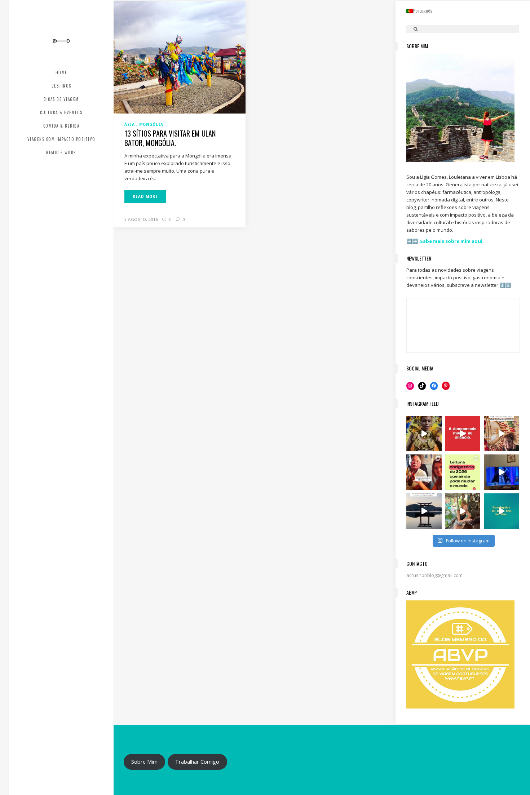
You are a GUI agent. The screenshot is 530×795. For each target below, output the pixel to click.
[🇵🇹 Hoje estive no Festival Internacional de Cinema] (463, 472)
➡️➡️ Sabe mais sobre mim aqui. (445, 241)
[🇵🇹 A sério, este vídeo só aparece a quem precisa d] (424, 511)
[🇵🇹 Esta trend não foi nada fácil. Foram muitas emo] (424, 472)
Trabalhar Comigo (197, 761)
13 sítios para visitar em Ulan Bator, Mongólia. (170, 138)
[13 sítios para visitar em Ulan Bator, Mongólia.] (180, 57)
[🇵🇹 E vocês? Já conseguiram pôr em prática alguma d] (501, 511)
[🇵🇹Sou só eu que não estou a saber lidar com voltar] (463, 511)
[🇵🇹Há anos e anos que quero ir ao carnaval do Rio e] (424, 433)
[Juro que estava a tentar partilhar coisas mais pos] (463, 433)
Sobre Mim (144, 761)
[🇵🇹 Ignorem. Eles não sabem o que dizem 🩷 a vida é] (501, 433)
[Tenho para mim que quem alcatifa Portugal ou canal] (501, 472)
